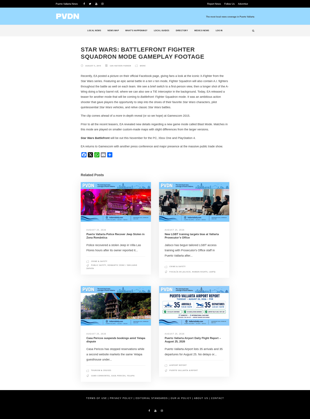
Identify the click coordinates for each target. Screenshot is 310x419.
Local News (94, 30)
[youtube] (96, 3)
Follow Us (229, 3)
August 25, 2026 (96, 229)
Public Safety (98, 265)
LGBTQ (212, 271)
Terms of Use (97, 398)
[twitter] (90, 3)
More (143, 65)
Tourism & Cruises (101, 370)
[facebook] (84, 3)
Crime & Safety (99, 261)
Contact (217, 398)
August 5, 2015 (93, 65)
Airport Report (178, 365)
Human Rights (200, 271)
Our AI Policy (181, 398)
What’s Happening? (136, 30)
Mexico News (201, 30)
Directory (182, 30)
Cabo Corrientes (100, 375)
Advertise (243, 3)
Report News (214, 3)
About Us (201, 398)
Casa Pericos (118, 375)
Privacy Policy (122, 398)
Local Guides (161, 30)
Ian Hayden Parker (120, 65)
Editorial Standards (152, 398)
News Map (113, 30)
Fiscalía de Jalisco (180, 271)
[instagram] (102, 3)
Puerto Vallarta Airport (183, 370)
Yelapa (131, 375)
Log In (219, 30)
